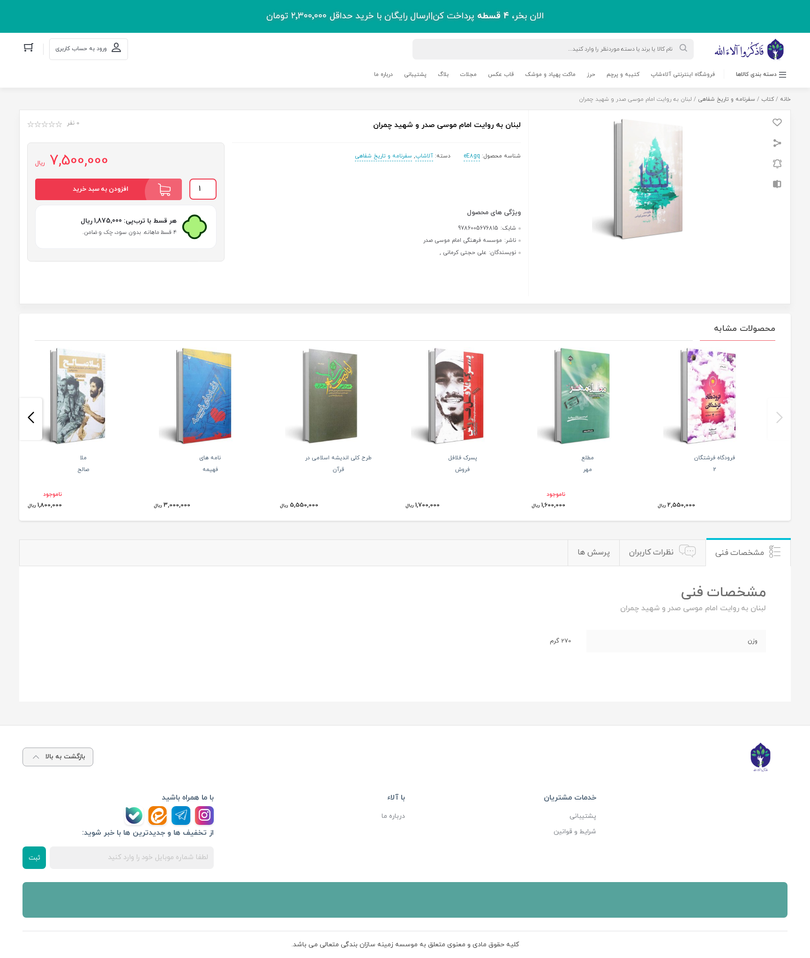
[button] (779, 419)
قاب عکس (501, 74)
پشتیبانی (415, 74)
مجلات (468, 74)
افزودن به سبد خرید (100, 189)
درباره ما (383, 74)
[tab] (748, 553)
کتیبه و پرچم (623, 74)
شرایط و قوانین (575, 831)
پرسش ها (594, 552)
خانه (785, 99)
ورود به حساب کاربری (81, 48)
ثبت (34, 857)
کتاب (767, 99)
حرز (591, 74)
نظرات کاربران (651, 552)
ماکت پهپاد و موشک (550, 74)
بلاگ (443, 74)
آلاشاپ (424, 156)
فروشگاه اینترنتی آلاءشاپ (683, 74)
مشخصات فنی (740, 553)
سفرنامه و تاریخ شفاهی (726, 99)
